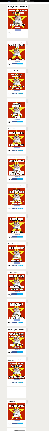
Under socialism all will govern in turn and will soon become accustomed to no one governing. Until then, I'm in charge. (16, 330)
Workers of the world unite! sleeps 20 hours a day (15, 42)
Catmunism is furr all (11, 215)
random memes (18, 1)
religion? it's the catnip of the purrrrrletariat (14, 300)
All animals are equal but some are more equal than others (16, 157)
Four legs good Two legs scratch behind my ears (14, 272)
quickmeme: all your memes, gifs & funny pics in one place (9, 1)
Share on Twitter (20, 93)
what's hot (13, 1)
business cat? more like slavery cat (13, 401)
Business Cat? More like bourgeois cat (13, 243)
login (40, 1)
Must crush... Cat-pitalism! (11, 128)
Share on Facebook (14, 93)
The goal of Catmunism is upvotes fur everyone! (14, 100)
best (15, 1)
